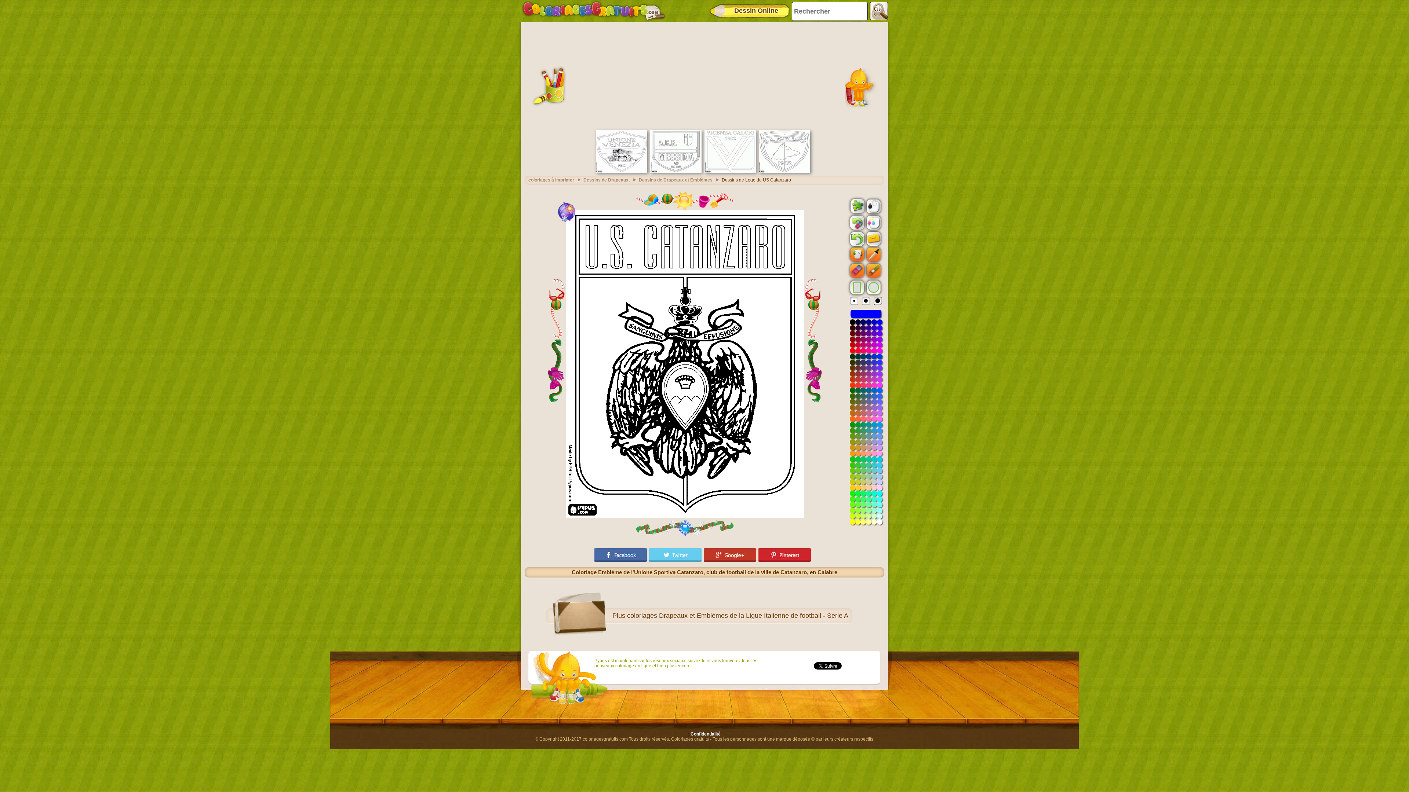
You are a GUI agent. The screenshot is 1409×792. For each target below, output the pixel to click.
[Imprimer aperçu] (873, 206)
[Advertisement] (704, 75)
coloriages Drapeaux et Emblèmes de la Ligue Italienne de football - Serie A (737, 615)
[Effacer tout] (856, 222)
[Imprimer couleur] (873, 222)
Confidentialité (706, 734)
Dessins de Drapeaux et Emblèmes (676, 180)
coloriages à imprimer (551, 180)
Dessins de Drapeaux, (606, 180)
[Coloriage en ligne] (593, 11)
